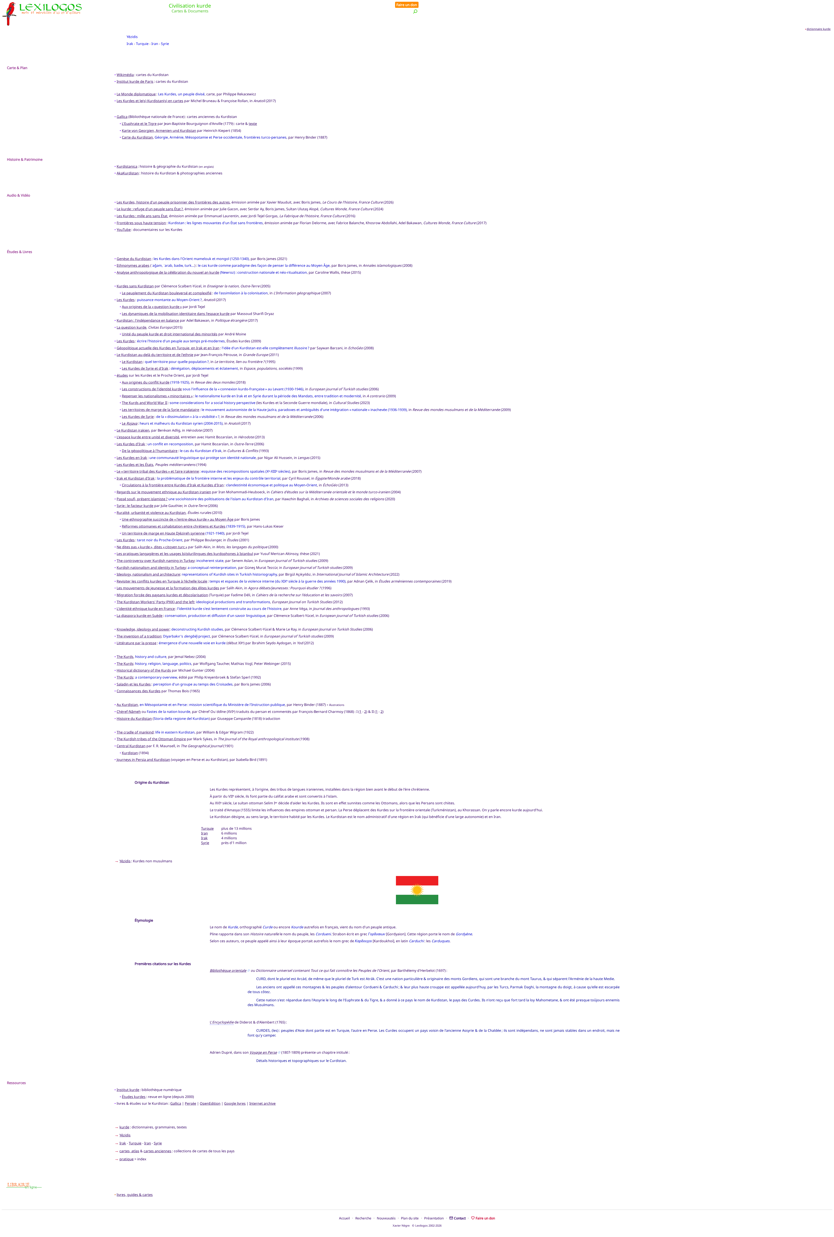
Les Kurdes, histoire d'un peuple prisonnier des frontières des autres (173, 202)
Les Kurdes (126, 299)
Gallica (122, 116)
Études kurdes (134, 1096)
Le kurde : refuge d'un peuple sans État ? (150, 209)
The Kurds (125, 656)
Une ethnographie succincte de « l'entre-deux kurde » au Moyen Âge (177, 519)
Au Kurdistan (127, 704)
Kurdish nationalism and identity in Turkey (151, 567)
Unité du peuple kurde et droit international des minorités (169, 334)
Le (129, 423)
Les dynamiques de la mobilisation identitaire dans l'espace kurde (176, 313)
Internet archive (262, 1103)
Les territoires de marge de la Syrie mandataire (160, 409)
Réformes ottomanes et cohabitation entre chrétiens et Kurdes (173, 526)
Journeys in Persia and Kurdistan (143, 759)
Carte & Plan (17, 67)
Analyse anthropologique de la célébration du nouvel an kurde (168, 272)
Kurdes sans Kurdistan (135, 286)
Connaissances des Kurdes (139, 691)
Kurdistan (130, 752)
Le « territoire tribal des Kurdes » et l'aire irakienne (158, 471)
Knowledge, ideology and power (143, 629)
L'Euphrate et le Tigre (139, 123)
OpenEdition (210, 1103)
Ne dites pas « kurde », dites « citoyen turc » (152, 547)
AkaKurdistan (128, 173)
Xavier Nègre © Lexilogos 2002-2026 (417, 1225)
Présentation (434, 1218)
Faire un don (406, 4)
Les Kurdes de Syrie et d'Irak (145, 368)
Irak (130, 43)
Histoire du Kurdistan (134, 718)
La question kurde (131, 327)
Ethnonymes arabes (133, 265)
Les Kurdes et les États (135, 464)
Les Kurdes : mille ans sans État (142, 216)
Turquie (142, 43)
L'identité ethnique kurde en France (146, 608)
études (122, 375)
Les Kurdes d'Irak (131, 444)
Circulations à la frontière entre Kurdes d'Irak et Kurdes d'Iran (173, 485)
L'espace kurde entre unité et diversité (148, 437)
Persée (190, 1103)
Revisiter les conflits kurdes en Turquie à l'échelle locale (162, 581)
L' (222, 1022)
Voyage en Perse (263, 1052)
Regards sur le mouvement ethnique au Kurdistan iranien (164, 492)
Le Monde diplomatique (136, 94)
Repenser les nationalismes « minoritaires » (157, 396)
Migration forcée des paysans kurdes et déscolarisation (162, 595)
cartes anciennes (157, 1151)
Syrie (165, 43)
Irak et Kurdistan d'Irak (136, 478)
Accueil (344, 1218)
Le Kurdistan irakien (133, 430)
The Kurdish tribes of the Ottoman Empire (151, 739)
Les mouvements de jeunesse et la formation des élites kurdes (168, 588)
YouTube (124, 229)
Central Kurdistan (131, 746)
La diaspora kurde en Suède (139, 615)
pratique (126, 1159)
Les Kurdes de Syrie (138, 416)
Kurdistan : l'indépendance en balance (148, 320)
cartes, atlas (129, 1151)
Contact (460, 1218)
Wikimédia (125, 74)
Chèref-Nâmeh (129, 711)
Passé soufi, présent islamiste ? (142, 499)
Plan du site (410, 1218)
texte (253, 123)
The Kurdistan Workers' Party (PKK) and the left (155, 601)
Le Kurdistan (132, 361)
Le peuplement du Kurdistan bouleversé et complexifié (167, 293)
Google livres (235, 1103)
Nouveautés (386, 1218)
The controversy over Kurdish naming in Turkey (156, 560)
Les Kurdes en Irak (132, 457)
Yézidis (132, 36)
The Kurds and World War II (144, 402)
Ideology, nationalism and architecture (148, 574)
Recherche (363, 1218)
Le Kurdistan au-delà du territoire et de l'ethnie (155, 354)
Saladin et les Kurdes (134, 684)
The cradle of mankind (135, 732)
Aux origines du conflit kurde (145, 382)
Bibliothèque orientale (228, 970)
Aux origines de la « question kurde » (152, 306)
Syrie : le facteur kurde (135, 505)
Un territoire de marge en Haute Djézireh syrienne (163, 533)
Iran (154, 43)
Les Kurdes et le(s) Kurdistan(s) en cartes (150, 100)
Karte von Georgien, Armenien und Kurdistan (159, 130)
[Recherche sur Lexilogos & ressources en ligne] (415, 11)
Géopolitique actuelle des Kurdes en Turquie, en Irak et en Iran (168, 348)
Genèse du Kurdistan (134, 258)
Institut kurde (128, 1089)
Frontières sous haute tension (141, 222)
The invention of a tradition (139, 636)
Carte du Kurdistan (137, 137)
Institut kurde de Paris (135, 81)
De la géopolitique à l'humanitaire (149, 450)
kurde (124, 1127)
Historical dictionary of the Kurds (144, 670)
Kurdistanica (127, 166)
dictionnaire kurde (819, 29)
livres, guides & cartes (135, 1194)
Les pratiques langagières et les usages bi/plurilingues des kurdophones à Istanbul (185, 553)
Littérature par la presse (136, 643)
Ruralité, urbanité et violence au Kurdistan (151, 512)
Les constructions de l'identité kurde (152, 389)
